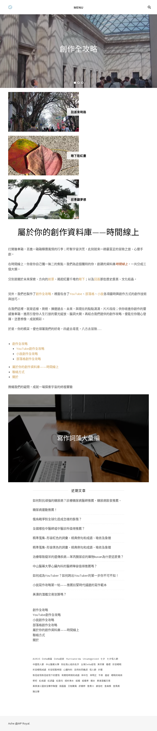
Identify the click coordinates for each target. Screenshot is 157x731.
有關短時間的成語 (71, 675)
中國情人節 (38, 664)
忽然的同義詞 (81, 669)
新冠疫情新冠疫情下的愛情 (46, 675)
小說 (101, 294)
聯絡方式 (18, 372)
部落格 (89, 294)
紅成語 (42, 680)
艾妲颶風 (72, 686)
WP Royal (23, 723)
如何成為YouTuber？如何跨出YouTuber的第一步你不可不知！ (76, 575)
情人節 (93, 669)
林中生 (84, 675)
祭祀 (35, 680)
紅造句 (59, 680)
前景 (51, 279)
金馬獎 (116, 686)
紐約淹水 (69, 680)
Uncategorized (91, 658)
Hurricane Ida (73, 658)
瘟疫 (107, 675)
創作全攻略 (79, 49)
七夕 (103, 658)
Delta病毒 (47, 658)
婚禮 (108, 664)
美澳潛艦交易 (103, 680)
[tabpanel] (78, 51)
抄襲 (100, 669)
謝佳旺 (99, 686)
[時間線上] (10, 7)
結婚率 (85, 680)
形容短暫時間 (55, 669)
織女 (93, 680)
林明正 (93, 675)
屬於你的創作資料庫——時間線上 (35, 367)
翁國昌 (62, 686)
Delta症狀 (59, 658)
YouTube (76, 294)
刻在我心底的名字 (70, 664)
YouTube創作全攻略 (30, 348)
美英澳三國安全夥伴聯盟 (45, 686)
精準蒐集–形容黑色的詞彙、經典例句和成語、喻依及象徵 (72, 547)
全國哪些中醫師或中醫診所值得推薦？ (59, 528)
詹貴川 (90, 686)
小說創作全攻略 (27, 354)
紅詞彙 (51, 680)
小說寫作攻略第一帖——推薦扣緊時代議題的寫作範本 (70, 585)
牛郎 (101, 675)
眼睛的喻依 (116, 675)
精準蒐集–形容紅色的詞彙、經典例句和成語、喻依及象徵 (72, 538)
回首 (97, 279)
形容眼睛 (116, 664)
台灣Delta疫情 (88, 664)
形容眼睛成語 (39, 669)
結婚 (78, 680)
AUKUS (36, 658)
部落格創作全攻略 (28, 359)
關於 (15, 377)
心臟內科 (67, 669)
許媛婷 (82, 686)
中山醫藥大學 (52, 664)
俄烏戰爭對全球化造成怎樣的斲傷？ (57, 519)
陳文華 (36, 691)
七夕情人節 (112, 658)
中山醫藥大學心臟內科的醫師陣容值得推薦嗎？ (65, 566)
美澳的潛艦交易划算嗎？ (49, 594)
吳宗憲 (101, 664)
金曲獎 (107, 686)
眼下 (82, 279)
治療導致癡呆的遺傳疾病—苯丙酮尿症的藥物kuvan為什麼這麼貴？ (78, 557)
